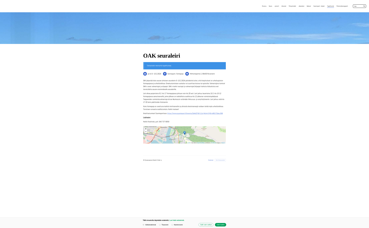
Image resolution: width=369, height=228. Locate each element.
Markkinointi (178, 225)
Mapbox (223, 142)
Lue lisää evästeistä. (176, 220)
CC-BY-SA (213, 142)
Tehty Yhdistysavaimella (220, 160)
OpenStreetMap (200, 142)
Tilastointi (165, 225)
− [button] (145, 132)
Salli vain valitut (206, 225)
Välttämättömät (150, 225)
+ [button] (145, 129)
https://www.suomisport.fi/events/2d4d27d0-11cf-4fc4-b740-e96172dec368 (195, 113)
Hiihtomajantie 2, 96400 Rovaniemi (202, 74)
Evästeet (210, 160)
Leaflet (189, 142)
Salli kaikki (220, 225)
